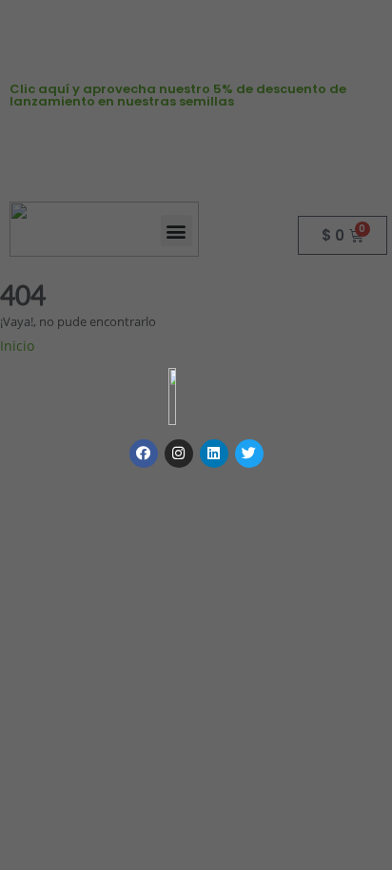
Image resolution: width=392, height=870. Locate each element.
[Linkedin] (214, 453)
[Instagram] (179, 453)
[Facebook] (143, 453)
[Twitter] (249, 453)
